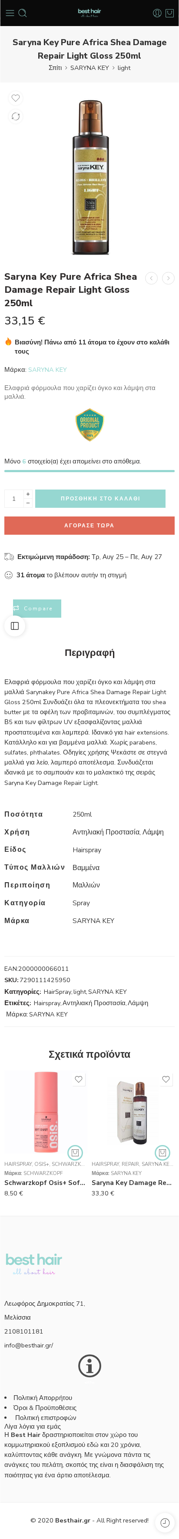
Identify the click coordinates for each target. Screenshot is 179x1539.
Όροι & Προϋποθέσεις (44, 1398)
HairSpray (57, 982)
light (124, 67)
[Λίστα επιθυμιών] (16, 98)
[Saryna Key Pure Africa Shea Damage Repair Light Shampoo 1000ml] (168, 278)
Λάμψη (138, 994)
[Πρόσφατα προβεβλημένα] (165, 1522)
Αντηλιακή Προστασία (94, 994)
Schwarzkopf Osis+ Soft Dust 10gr (45, 1173)
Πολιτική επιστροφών (46, 1408)
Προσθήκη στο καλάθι (100, 489)
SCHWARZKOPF (43, 1164)
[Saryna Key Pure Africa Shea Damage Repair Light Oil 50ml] (151, 278)
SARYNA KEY (89, 67)
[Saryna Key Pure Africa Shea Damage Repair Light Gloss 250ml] (89, 172)
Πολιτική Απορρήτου (42, 1388)
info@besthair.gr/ (28, 1336)
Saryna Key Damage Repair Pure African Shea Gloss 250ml (133, 1173)
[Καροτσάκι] (170, 13)
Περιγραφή (90, 644)
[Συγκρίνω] (16, 116)
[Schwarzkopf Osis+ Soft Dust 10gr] (45, 1103)
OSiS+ (41, 1155)
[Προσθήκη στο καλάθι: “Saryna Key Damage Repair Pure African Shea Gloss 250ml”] (162, 1144)
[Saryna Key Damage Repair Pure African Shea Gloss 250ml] (133, 1103)
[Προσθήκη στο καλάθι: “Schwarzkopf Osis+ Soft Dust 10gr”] (75, 1144)
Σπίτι (55, 67)
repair (130, 1155)
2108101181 (23, 1322)
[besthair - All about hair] (89, 13)
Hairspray (47, 994)
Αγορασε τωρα (89, 516)
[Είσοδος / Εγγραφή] (157, 13)
